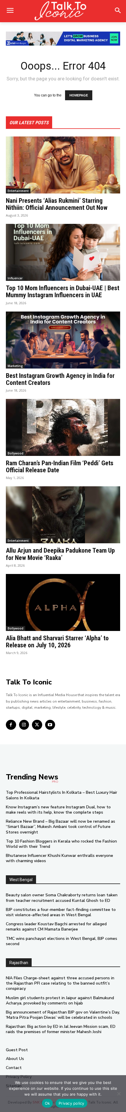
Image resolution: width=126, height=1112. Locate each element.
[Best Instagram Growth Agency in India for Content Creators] (63, 340)
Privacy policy (71, 1103)
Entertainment (18, 191)
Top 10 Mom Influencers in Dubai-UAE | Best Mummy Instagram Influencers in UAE (62, 291)
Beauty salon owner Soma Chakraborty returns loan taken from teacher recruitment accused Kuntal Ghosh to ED (62, 897)
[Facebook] (11, 725)
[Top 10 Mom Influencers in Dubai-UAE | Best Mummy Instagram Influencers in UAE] (63, 252)
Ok (47, 1103)
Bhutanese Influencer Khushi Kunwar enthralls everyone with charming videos (59, 858)
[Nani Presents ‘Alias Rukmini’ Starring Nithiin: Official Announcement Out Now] (63, 164)
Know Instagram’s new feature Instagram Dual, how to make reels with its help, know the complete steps (58, 809)
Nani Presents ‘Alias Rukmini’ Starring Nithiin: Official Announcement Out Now (57, 204)
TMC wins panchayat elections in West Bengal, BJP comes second (61, 941)
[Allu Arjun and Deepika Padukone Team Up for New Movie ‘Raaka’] (63, 514)
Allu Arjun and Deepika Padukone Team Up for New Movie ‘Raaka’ (60, 554)
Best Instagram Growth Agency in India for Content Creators (60, 379)
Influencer (15, 278)
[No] (119, 1094)
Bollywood (15, 453)
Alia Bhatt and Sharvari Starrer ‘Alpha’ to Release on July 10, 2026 (57, 641)
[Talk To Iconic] (63, 11)
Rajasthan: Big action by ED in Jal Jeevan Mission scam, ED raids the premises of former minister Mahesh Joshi (60, 1029)
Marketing (15, 366)
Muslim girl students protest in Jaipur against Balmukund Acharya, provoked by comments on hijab (60, 1000)
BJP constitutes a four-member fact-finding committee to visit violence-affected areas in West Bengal (61, 912)
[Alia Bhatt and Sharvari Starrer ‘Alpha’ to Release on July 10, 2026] (63, 602)
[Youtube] (50, 725)
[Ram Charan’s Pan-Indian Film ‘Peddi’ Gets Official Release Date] (63, 427)
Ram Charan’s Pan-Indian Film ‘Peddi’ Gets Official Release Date (59, 466)
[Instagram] (24, 725)
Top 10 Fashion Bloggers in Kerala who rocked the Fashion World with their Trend (61, 843)
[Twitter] (37, 725)
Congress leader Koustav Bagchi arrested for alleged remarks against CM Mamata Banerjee (56, 926)
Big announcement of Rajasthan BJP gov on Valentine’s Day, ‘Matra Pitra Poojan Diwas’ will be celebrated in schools (63, 1014)
